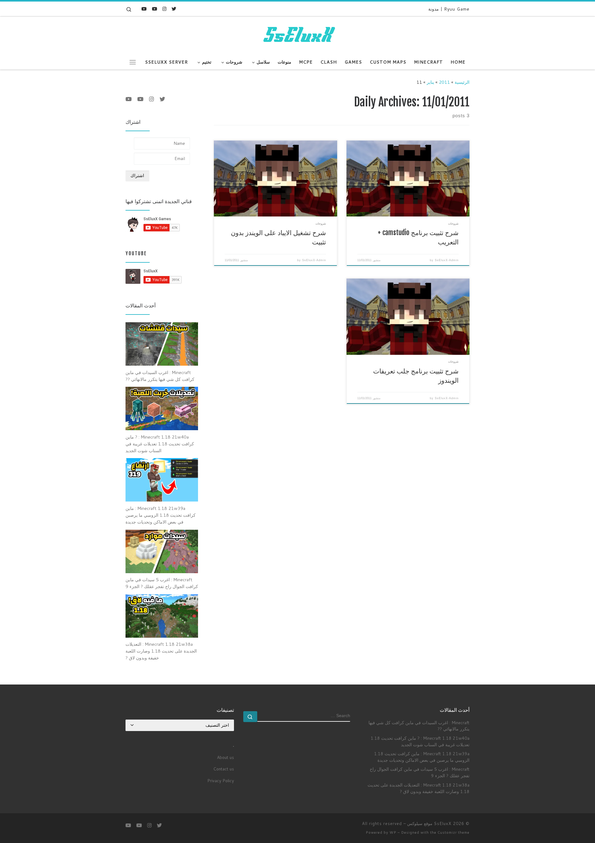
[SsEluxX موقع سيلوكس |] (297, 35)
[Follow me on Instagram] (164, 8)
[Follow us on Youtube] (144, 8)
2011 (444, 82)
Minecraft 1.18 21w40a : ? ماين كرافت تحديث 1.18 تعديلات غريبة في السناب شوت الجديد (420, 741)
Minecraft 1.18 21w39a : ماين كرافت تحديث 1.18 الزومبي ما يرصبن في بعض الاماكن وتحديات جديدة (421, 757)
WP (393, 832)
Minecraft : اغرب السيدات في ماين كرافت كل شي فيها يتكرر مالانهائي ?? (418, 726)
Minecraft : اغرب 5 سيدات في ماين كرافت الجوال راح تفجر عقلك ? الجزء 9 (419, 772)
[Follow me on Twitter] (174, 8)
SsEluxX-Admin (447, 260)
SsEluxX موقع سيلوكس (429, 823)
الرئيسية (462, 82)
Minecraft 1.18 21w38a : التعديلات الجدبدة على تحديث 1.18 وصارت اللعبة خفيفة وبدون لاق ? (418, 788)
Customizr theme (453, 832)
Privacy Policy (220, 780)
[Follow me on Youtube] (154, 8)
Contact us (223, 769)
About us (225, 757)
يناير (430, 82)
